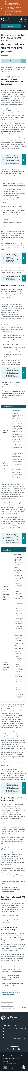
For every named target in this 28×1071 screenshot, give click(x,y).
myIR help (5, 1061)
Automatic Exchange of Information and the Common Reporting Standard (11, 889)
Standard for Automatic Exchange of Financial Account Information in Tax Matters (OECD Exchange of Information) (13, 394)
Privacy (23, 1056)
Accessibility (12, 1058)
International (7, 61)
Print (8, 1004)
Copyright (18, 1058)
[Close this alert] (26, 8)
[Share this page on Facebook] (19, 1049)
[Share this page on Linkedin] (14, 1049)
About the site (6, 1056)
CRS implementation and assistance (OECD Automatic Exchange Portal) (11, 977)
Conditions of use (15, 1056)
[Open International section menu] (23, 61)
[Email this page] (8, 1049)
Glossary (5, 1058)
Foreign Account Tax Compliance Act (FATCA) (13, 921)
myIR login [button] (10, 26)
